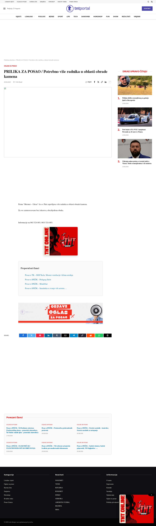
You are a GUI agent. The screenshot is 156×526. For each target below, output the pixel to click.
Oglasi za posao (22, 2)
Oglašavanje (110, 495)
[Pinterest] (6, 179)
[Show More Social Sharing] (110, 82)
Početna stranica (9, 60)
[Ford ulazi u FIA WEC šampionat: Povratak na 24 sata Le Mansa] (135, 117)
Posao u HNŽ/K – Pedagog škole (38, 279)
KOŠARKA (59, 488)
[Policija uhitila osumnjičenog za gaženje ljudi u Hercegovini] (135, 85)
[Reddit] (6, 200)
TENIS (57, 484)
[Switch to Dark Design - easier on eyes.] (148, 2)
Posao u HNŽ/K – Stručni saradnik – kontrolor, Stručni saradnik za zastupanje (92, 429)
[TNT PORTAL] (78, 8)
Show (115, 16)
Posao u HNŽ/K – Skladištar (36, 284)
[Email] (6, 184)
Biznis (51, 16)
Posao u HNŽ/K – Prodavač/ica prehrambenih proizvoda (57, 429)
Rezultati (126, 16)
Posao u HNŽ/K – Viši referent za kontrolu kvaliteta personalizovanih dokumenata (56, 447)
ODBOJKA (59, 498)
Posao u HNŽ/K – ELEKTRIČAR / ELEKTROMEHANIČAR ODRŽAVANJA (20, 447)
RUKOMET (59, 491)
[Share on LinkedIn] (105, 82)
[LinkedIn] (6, 195)
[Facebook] (6, 168)
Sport (60, 16)
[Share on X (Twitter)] (98, 82)
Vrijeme (137, 16)
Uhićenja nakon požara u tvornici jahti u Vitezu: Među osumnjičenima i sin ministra (136, 162)
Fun (108, 16)
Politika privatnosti (112, 502)
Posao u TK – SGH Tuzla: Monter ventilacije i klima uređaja (49, 275)
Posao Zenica (73, 2)
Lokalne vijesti (9, 2)
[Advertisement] (78, 39)
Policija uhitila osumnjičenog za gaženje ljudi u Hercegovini (135, 99)
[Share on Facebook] (94, 82)
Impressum (110, 484)
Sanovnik (85, 16)
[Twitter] (6, 174)
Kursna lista (33, 2)
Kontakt (147, 8)
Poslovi (41, 16)
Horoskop (52, 2)
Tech (76, 16)
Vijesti (18, 16)
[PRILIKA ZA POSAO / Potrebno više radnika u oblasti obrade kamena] (58, 122)
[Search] (152, 1)
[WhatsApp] (6, 210)
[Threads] (6, 216)
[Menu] (4, 8)
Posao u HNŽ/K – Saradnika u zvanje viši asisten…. (46, 288)
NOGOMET (59, 480)
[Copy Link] (102, 82)
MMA (57, 509)
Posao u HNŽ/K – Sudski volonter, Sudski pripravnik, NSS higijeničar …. (91, 447)
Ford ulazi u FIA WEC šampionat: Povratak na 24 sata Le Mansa (134, 130)
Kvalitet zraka (62, 2)
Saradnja (109, 491)
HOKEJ (57, 495)
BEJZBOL (58, 506)
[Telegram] (6, 205)
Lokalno (29, 16)
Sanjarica (43, 2)
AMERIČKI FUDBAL (62, 502)
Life (68, 16)
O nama (108, 480)
